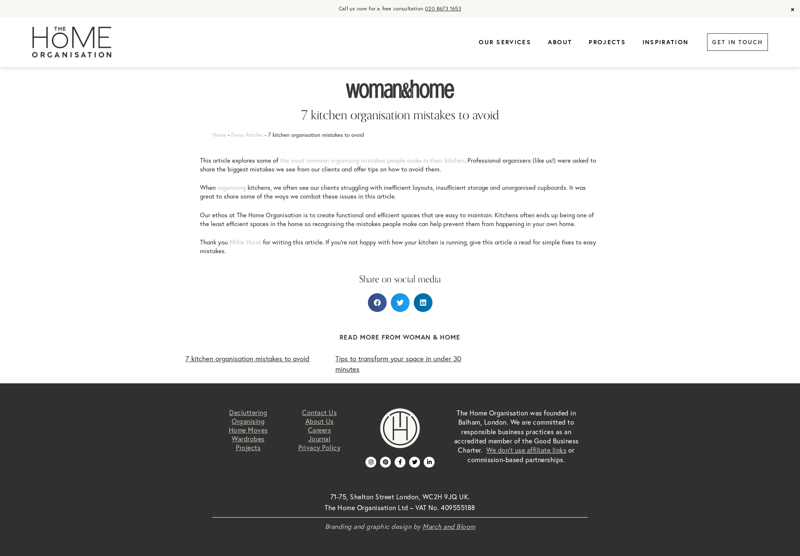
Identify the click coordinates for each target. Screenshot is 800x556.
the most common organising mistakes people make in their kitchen (372, 160)
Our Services (505, 42)
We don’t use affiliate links (526, 450)
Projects (607, 42)
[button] (377, 302)
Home (219, 134)
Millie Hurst (245, 242)
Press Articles (247, 134)
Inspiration (665, 42)
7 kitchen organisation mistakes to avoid (247, 358)
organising (232, 187)
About (560, 42)
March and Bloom (448, 526)
